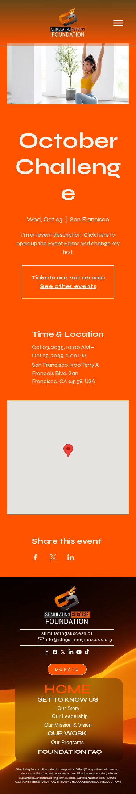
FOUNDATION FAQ (70, 752)
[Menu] (118, 23)
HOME (67, 689)
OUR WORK (67, 733)
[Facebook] (55, 652)
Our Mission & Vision (68, 725)
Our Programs (67, 742)
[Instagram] (47, 652)
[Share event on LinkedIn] (70, 557)
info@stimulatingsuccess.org (79, 639)
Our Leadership (70, 716)
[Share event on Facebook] (35, 557)
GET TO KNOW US (67, 699)
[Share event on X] (53, 557)
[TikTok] (87, 652)
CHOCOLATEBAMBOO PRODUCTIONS (95, 781)
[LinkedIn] (71, 652)
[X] (63, 652)
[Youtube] (79, 652)
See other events (68, 286)
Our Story (68, 708)
